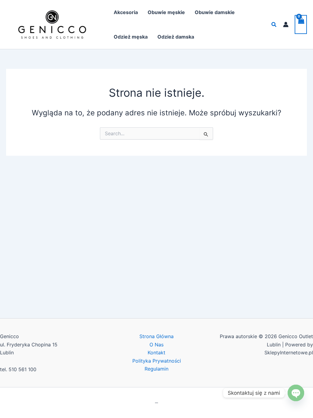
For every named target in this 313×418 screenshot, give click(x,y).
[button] (274, 24)
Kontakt (156, 352)
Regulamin (156, 369)
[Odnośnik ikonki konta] (286, 24)
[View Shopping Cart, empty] (301, 24)
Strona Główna (156, 336)
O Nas (156, 344)
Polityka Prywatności (156, 361)
